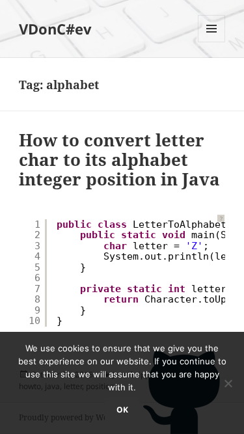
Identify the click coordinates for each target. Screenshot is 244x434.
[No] (227, 383)
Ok (122, 409)
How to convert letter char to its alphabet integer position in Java (119, 159)
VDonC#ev (55, 28)
